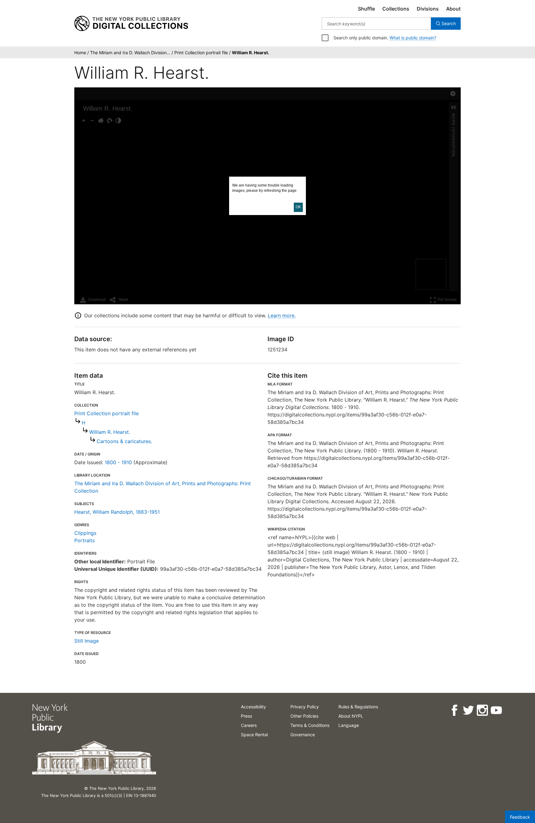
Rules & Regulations (358, 706)
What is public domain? (412, 37)
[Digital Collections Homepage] (131, 23)
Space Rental (254, 734)
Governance (302, 734)
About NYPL (350, 716)
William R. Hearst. (109, 432)
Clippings (85, 533)
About (453, 9)
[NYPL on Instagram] (482, 710)
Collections (395, 9)
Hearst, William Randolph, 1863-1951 (117, 512)
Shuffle (366, 9)
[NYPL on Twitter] (468, 710)
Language (348, 725)
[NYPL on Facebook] (454, 710)
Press (246, 716)
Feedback (520, 817)
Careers (249, 725)
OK (298, 207)
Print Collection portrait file (106, 413)
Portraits (84, 540)
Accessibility (253, 706)
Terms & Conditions (309, 725)
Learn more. (282, 315)
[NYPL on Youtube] (496, 710)
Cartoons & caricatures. (124, 441)
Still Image (86, 641)
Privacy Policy (304, 706)
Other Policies (304, 716)
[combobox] (376, 23)
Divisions (428, 9)
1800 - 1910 (118, 462)
